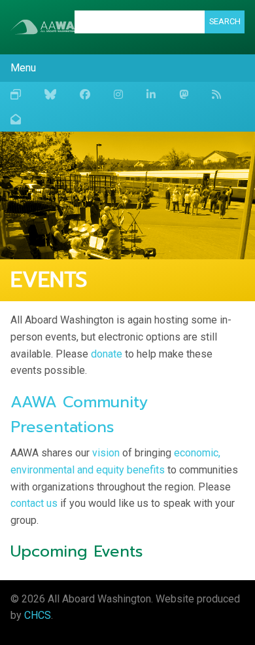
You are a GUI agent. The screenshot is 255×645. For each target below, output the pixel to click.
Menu (23, 68)
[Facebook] (85, 94)
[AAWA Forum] (15, 94)
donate (106, 354)
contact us (34, 503)
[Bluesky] (50, 94)
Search (225, 21)
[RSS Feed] (216, 94)
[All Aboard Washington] (42, 27)
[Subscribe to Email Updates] (15, 119)
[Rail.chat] (184, 94)
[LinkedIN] (151, 94)
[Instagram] (118, 94)
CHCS (37, 615)
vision (106, 453)
